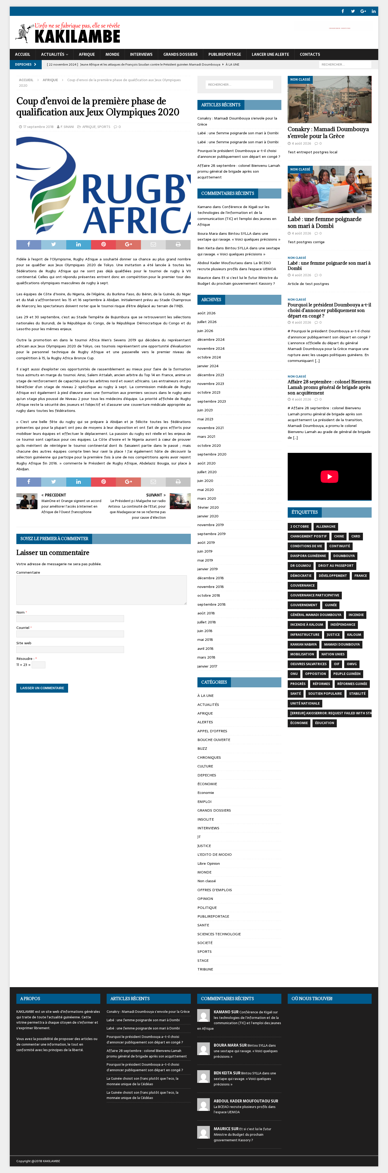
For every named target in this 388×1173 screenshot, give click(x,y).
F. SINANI (67, 127)
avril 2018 (205, 648)
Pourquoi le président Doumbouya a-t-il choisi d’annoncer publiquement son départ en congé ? (238, 153)
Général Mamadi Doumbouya (315, 615)
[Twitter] (353, 11)
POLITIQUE (207, 907)
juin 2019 (204, 551)
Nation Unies (332, 654)
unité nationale (305, 703)
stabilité (357, 693)
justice (333, 634)
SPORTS (103, 127)
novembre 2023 (210, 384)
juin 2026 (205, 331)
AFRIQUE (87, 54)
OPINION (205, 898)
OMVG (352, 664)
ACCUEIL (22, 54)
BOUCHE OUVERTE (213, 740)
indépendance (342, 624)
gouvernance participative (314, 595)
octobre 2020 (209, 445)
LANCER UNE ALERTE (270, 54)
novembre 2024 (211, 348)
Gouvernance (302, 585)
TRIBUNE (205, 969)
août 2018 (206, 613)
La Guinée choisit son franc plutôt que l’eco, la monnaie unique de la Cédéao (142, 1081)
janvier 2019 (207, 569)
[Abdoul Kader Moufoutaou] (203, 1108)
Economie (205, 792)
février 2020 (208, 507)
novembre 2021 (210, 428)
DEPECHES (206, 775)
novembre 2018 (210, 587)
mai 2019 (205, 560)
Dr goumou (300, 565)
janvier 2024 (208, 366)
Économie (299, 723)
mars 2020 (206, 498)
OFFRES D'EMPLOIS (214, 890)
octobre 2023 (208, 392)
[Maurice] (203, 1135)
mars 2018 (206, 657)
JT (199, 837)
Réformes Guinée (352, 684)
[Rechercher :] (345, 64)
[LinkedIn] (373, 11)
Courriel (23, 628)
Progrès (297, 684)
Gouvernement (304, 605)
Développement (333, 575)
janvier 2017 (207, 666)
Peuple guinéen (347, 674)
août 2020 (206, 463)
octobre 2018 (208, 595)
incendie (356, 615)
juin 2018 (204, 631)
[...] (317, 361)
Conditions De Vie (306, 546)
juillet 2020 (207, 472)
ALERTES (205, 722)
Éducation (324, 723)
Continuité (339, 546)
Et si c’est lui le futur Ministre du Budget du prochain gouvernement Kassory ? (237, 280)
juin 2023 (205, 410)
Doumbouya (344, 556)
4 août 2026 (301, 143)
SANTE (203, 925)
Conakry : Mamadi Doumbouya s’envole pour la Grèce (328, 133)
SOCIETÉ (204, 943)
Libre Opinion (208, 863)
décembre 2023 (210, 375)
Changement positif (308, 536)
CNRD (355, 536)
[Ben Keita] (203, 1080)
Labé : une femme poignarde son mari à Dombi (237, 133)
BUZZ (202, 748)
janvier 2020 (208, 516)
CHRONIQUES (209, 757)
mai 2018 (205, 639)
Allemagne (325, 526)
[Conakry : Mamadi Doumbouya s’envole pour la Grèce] (330, 99)
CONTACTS (310, 54)
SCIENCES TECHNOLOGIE (219, 934)
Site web (23, 643)
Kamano (204, 207)
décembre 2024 (211, 339)
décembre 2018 (210, 578)
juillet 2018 (206, 622)
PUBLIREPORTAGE (225, 54)
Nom (21, 612)
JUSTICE (204, 846)
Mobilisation (302, 654)
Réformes (321, 684)
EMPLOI (204, 801)
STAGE (203, 960)
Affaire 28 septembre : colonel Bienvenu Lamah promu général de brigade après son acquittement (238, 171)
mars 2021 (206, 436)
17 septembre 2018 (38, 127)
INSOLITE (205, 819)
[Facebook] (342, 11)
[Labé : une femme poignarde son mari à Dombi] (330, 189)
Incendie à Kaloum (306, 624)
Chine (339, 536)
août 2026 (206, 313)
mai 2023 (205, 419)
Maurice (204, 277)
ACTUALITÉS (52, 54)
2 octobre (299, 526)
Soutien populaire (325, 693)
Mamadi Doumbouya (342, 644)
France (360, 575)
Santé (295, 693)
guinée (331, 605)
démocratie (300, 575)
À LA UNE (205, 695)
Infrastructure (304, 634)
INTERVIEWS (141, 54)
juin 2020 (205, 481)
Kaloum (354, 634)
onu (294, 674)
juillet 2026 (207, 322)
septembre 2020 (211, 454)
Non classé (206, 881)
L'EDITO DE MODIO (214, 854)
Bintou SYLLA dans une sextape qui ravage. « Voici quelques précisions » (239, 236)
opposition (315, 674)
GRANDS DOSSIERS (180, 54)
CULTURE (205, 766)
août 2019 (206, 542)
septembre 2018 (211, 604)
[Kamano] (203, 1019)
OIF (336, 664)
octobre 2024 (209, 357)
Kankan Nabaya (303, 644)
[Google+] (363, 11)
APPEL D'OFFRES (212, 731)
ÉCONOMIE (207, 784)
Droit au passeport (336, 565)
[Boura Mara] (203, 1052)
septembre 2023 (211, 401)
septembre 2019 (211, 534)
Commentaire (28, 572)
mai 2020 (205, 490)
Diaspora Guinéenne (308, 556)
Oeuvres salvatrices (308, 664)
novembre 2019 (210, 525)
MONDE (112, 54)
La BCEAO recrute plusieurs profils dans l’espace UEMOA (236, 266)
